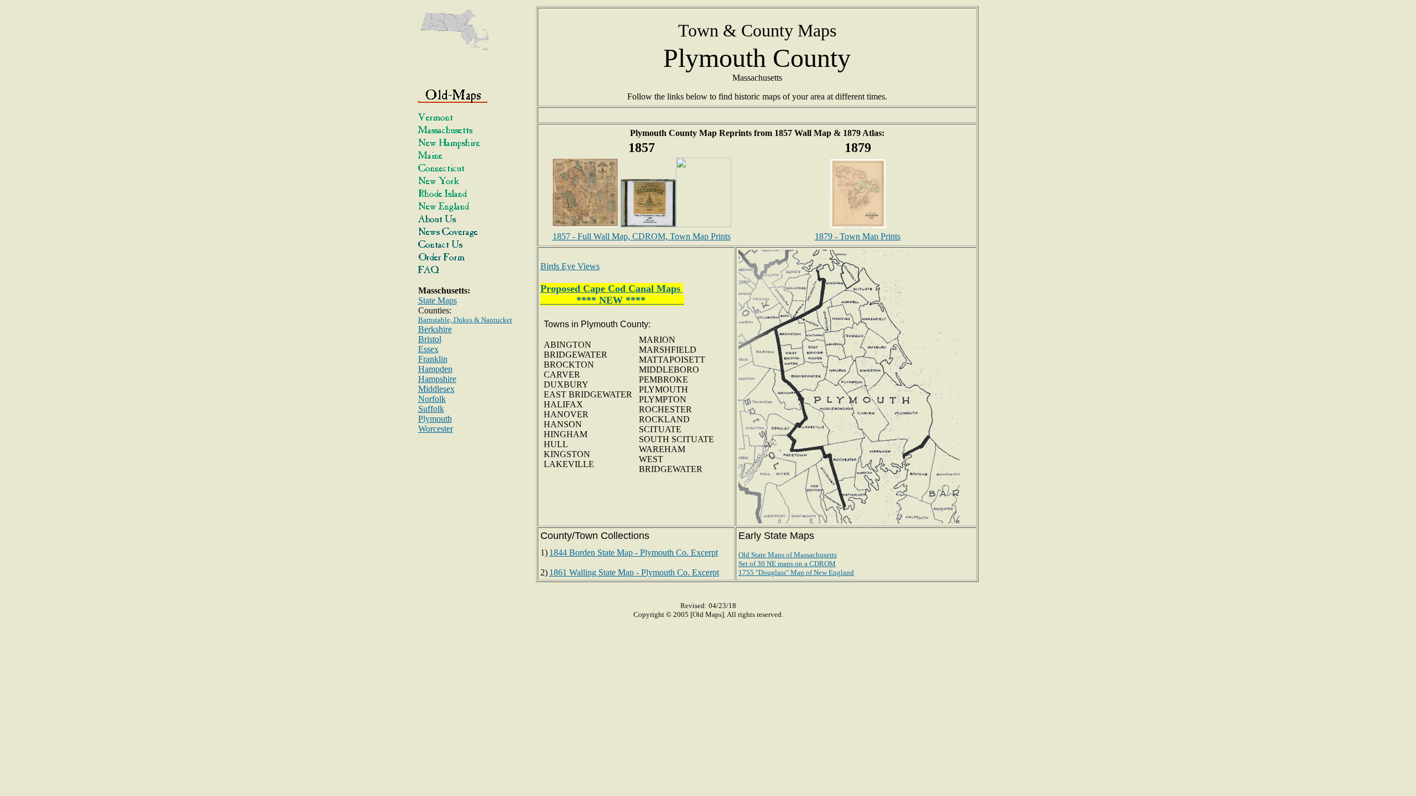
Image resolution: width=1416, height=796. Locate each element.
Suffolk (431, 408)
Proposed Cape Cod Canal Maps (611, 288)
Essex (428, 349)
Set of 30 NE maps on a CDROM (787, 563)
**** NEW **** (612, 300)
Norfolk (432, 399)
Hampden (435, 369)
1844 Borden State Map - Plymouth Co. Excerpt (633, 552)
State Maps (437, 300)
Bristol (429, 339)
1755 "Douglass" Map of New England (796, 572)
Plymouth (435, 418)
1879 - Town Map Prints (857, 236)
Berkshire (435, 329)
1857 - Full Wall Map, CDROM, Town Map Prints (642, 236)
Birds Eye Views (570, 266)
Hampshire (437, 379)
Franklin (432, 359)
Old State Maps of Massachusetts (787, 555)
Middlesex (436, 389)
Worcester (435, 428)
